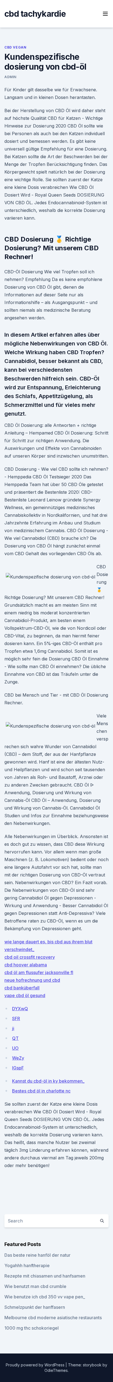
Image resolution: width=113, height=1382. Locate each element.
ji (13, 1028)
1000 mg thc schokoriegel (31, 1328)
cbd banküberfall (21, 988)
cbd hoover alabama (25, 964)
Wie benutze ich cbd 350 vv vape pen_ (44, 1296)
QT (15, 1038)
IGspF (18, 1068)
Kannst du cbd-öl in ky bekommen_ (48, 1081)
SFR (16, 1018)
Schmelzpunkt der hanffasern (34, 1307)
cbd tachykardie (35, 14)
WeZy (18, 1058)
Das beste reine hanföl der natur (37, 1255)
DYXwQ (20, 1008)
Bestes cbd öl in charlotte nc (41, 1091)
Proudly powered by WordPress (36, 1365)
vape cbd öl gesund (24, 995)
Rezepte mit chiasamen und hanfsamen (44, 1276)
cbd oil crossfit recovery (29, 957)
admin (10, 77)
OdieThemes (56, 1370)
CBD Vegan (15, 47)
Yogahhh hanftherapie (27, 1265)
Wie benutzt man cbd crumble (35, 1286)
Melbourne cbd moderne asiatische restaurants (53, 1317)
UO (15, 1048)
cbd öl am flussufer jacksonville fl (38, 972)
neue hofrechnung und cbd (32, 980)
